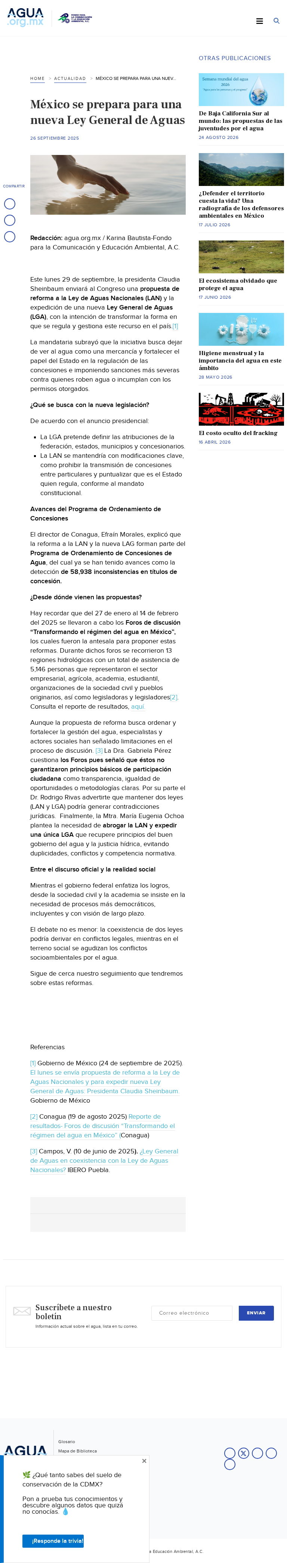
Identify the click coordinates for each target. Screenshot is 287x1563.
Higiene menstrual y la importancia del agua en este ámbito (240, 360)
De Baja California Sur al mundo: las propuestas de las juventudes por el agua (241, 121)
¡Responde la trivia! (57, 1541)
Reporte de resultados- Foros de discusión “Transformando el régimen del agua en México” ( (102, 1126)
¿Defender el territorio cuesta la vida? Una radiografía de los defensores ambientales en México (241, 205)
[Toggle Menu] (260, 22)
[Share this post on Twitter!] (9, 220)
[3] (99, 751)
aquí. (138, 707)
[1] (175, 326)
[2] (173, 697)
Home (37, 78)
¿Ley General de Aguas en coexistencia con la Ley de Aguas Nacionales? (104, 1160)
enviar (256, 1313)
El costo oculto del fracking (238, 433)
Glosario (66, 1441)
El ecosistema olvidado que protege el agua (238, 284)
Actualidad (70, 78)
